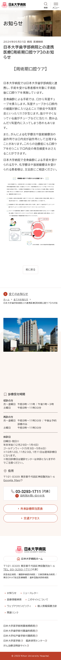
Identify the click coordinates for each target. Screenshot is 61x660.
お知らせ (12, 593)
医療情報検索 (14, 599)
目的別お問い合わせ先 (32, 495)
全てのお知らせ (18, 294)
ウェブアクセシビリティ (19, 606)
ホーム (6, 299)
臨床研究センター (35, 641)
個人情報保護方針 (47, 606)
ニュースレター (30, 593)
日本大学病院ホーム (32, 559)
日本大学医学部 (12, 641)
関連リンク (12, 612)
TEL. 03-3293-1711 (17, 569)
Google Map (11, 480)
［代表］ (33, 491)
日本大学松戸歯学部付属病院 (19, 636)
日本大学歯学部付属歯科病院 (19, 631)
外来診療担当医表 (32, 508)
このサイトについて (38, 599)
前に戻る (30, 269)
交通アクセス (31, 518)
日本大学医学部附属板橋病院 (19, 626)
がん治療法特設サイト (14, 646)
